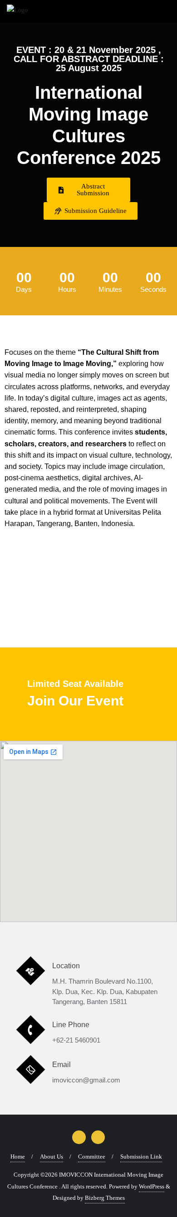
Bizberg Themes (105, 1197)
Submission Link (141, 1156)
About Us (51, 1156)
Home (17, 1156)
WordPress (151, 1186)
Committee (91, 1156)
